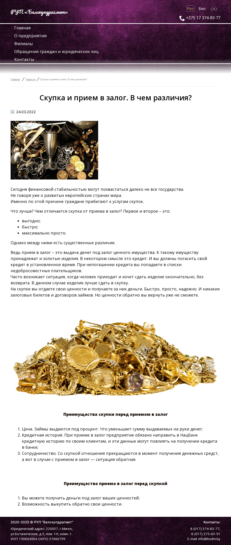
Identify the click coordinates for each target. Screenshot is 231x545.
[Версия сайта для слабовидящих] (214, 8)
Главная (22, 27)
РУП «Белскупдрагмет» (39, 11)
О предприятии (30, 35)
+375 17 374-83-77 (203, 17)
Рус (190, 8)
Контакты (24, 59)
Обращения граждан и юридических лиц (56, 51)
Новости (30, 79)
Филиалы (23, 43)
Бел (202, 8)
